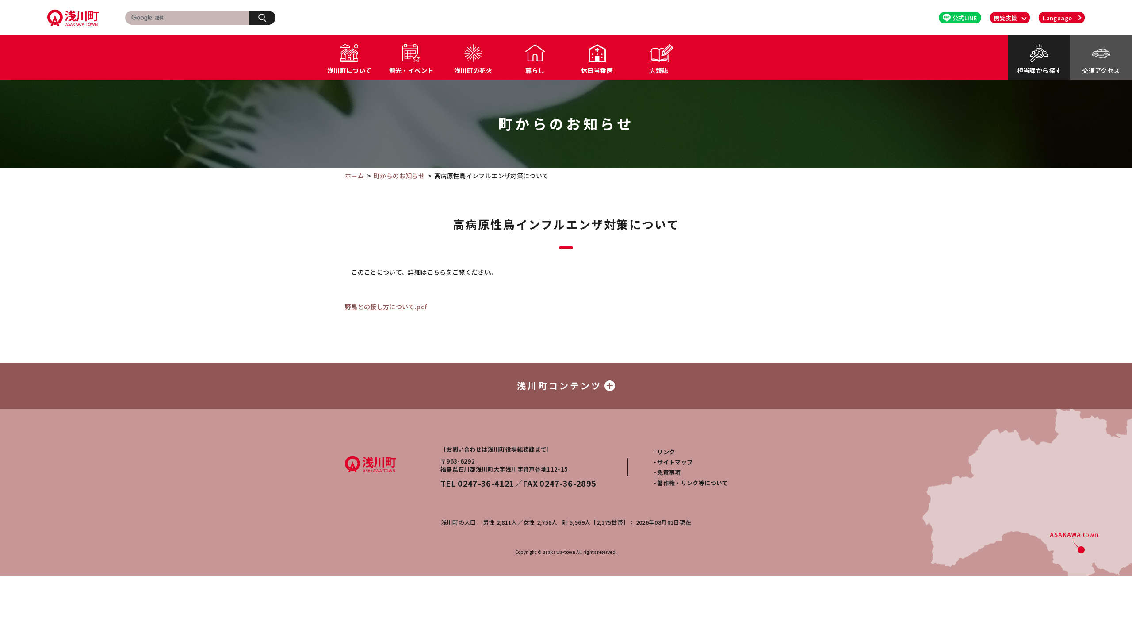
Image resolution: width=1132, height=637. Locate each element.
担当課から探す (1039, 70)
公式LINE (964, 18)
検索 (262, 18)
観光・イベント (411, 70)
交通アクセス (1101, 70)
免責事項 (669, 472)
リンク (666, 452)
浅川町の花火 (473, 70)
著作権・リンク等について (692, 483)
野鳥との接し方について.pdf (386, 306)
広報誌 (658, 70)
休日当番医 (597, 70)
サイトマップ (674, 462)
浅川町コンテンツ (559, 385)
